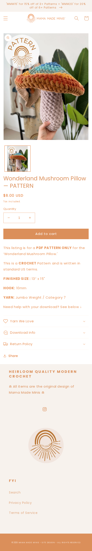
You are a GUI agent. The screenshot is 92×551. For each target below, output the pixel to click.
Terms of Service (23, 513)
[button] (5, 18)
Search (15, 492)
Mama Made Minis (29, 542)
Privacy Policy (20, 502)
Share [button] (13, 356)
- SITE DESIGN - (48, 542)
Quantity (9, 209)
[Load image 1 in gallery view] (17, 159)
